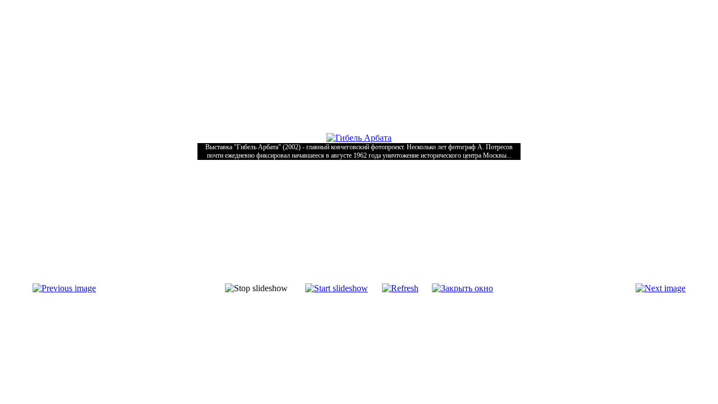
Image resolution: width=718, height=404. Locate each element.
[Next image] (660, 288)
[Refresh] (400, 288)
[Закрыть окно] (462, 288)
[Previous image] (64, 288)
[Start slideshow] (336, 288)
